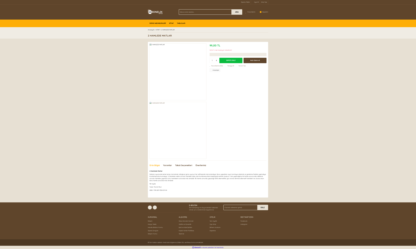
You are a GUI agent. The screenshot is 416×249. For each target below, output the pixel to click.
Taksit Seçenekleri (183, 165)
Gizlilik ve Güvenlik (185, 224)
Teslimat (181, 234)
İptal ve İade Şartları (185, 227)
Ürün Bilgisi (155, 165)
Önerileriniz (200, 165)
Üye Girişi (213, 224)
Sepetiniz (213, 230)
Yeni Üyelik (213, 221)
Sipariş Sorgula (153, 230)
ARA (237, 12)
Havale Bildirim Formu (155, 227)
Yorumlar (167, 165)
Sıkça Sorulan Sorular (186, 221)
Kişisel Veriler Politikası (186, 230)
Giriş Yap (264, 2)
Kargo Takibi (152, 224)
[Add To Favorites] (216, 66)
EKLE (263, 207)
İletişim (150, 221)
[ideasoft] (196, 247)
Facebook (243, 221)
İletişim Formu (152, 234)
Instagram (243, 224)
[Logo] (155, 12)
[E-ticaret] (207, 247)
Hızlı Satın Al (255, 60)
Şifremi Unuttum (215, 227)
